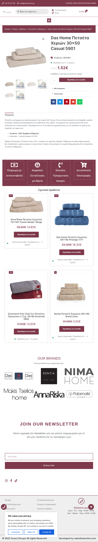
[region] (31, 524)
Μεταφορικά (59, 88)
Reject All (31, 532)
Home (7, 29)
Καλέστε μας (81, 507)
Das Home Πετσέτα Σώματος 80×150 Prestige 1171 (71, 238)
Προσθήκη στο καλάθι (76, 80)
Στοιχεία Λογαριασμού (46, 504)
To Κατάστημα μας (13, 504)
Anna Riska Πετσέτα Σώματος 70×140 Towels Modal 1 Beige (26, 220)
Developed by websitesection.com (77, 538)
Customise (15, 532)
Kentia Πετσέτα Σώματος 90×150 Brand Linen (71, 315)
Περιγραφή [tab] (9, 115)
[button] (49, 20)
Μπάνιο (22, 29)
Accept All (47, 532)
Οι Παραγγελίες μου (45, 500)
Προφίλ (8, 500)
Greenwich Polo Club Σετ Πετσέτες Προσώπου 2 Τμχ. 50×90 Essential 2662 (26, 316)
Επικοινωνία (10, 509)
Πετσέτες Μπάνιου (37, 29)
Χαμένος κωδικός (44, 509)
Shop (14, 29)
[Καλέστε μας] (81, 501)
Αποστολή (58, 94)
